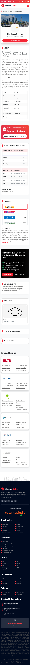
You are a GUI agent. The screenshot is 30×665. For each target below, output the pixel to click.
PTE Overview (6, 422)
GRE (17, 561)
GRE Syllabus (6, 442)
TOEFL (4, 563)
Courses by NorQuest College (12, 11)
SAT (17, 565)
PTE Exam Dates (7, 425)
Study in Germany (7, 546)
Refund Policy (20, 592)
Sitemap (26, 663)
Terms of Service (6, 663)
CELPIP (4, 570)
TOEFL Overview (6, 383)
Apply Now (7, 275)
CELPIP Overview (7, 458)
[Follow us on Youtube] (28, 1)
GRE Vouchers (20, 445)
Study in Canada (7, 544)
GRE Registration (21, 442)
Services (4, 530)
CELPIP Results (6, 462)
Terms (4, 594)
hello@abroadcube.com (12, 608)
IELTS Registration (21, 368)
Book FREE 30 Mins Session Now (15, 136)
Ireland (18, 583)
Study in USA (6, 541)
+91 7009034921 (9, 613)
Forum (18, 528)
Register (11, 1)
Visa (3, 528)
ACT (17, 568)
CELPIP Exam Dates (21, 464)
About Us (5, 524)
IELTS (3, 561)
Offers (18, 530)
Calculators (19, 533)
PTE (3, 565)
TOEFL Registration (21, 385)
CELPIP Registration (21, 462)
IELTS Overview (6, 365)
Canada (5, 583)
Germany (19, 581)
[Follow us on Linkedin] (15, 501)
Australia (19, 579)
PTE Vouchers (20, 427)
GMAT (18, 563)
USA (3, 579)
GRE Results (5, 445)
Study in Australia (7, 550)
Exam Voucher (6, 533)
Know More (19, 275)
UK (3, 581)
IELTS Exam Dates (21, 370)
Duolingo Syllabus (7, 403)
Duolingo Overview (7, 401)
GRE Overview (6, 440)
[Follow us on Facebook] (19, 1)
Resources (19, 526)
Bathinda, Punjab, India (11, 603)
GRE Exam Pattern (21, 440)
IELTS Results (6, 370)
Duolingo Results (7, 405)
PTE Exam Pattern (21, 422)
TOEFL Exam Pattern (22, 383)
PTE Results (5, 427)
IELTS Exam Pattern (21, 365)
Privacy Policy (6, 592)
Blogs (18, 524)
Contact (5, 526)
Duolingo (5, 568)
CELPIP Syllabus (6, 460)
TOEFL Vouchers (20, 388)
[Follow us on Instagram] (25, 1)
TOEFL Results (6, 388)
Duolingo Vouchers (21, 409)
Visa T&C (19, 594)
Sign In (4, 1)
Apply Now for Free (15, 40)
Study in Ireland (7, 552)
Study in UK (5, 548)
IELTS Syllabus (6, 368)
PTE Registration (20, 425)
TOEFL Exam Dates (7, 385)
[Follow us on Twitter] (22, 1)
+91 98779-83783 (15, 623)
